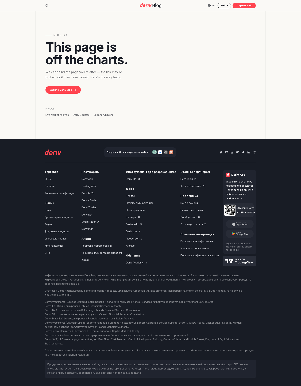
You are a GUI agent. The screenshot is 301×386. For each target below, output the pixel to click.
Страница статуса (191, 224)
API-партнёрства (190, 186)
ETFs (47, 252)
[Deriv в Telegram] (254, 152)
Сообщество (188, 217)
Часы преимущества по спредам (102, 252)
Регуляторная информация (196, 241)
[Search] (46, 5)
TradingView (89, 186)
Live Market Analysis (57, 114)
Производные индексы (59, 217)
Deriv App (87, 178)
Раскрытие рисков (122, 350)
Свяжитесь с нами (191, 210)
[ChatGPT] (154, 152)
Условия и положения (96, 350)
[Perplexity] (166, 152)
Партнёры (186, 178)
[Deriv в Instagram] (232, 152)
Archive (130, 245)
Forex (48, 210)
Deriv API (131, 178)
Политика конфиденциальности (199, 255)
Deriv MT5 (88, 193)
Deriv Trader (89, 207)
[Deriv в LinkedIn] (249, 152)
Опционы (50, 186)
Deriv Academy (135, 262)
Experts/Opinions (103, 114)
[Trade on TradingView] (239, 261)
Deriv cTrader (89, 200)
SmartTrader (89, 221)
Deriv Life (131, 231)
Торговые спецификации (60, 193)
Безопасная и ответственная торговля (161, 350)
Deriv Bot (87, 214)
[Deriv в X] (226, 152)
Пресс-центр (134, 238)
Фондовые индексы (57, 231)
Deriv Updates (81, 114)
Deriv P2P (87, 228)
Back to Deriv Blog (61, 89)
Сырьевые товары (56, 238)
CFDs (48, 178)
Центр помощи (189, 202)
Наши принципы (135, 210)
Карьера (131, 217)
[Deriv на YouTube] (238, 152)
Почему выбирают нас (139, 202)
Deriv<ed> (132, 224)
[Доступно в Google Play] (240, 234)
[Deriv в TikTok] (243, 152)
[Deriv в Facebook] (221, 152)
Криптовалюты (54, 245)
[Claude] (171, 152)
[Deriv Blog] (150, 5)
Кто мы (130, 195)
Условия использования (194, 248)
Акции (48, 224)
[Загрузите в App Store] (240, 224)
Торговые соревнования (97, 245)
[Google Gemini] (160, 152)
